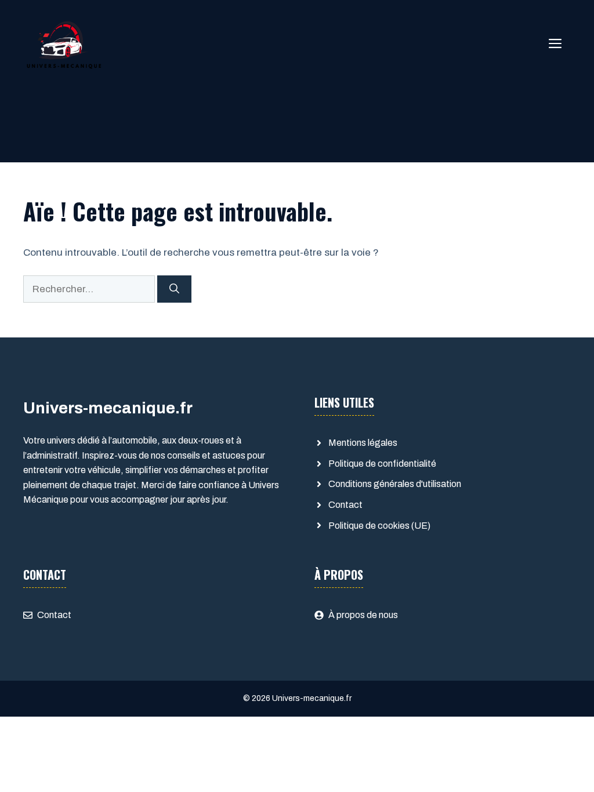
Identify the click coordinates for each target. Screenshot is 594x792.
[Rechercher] (174, 289)
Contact (345, 505)
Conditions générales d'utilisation (394, 484)
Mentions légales (362, 443)
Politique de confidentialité (382, 463)
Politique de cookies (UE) (379, 526)
